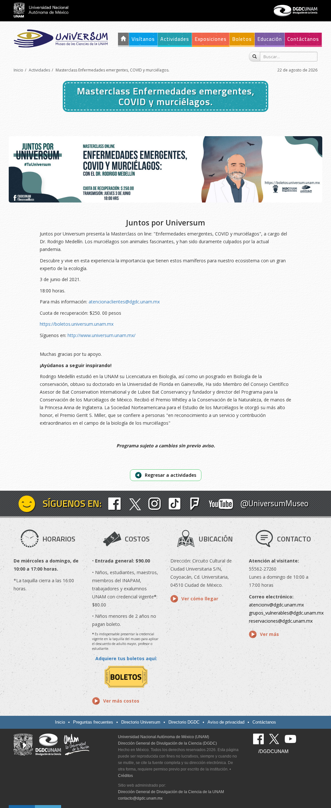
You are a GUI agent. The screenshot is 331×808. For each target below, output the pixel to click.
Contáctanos (303, 39)
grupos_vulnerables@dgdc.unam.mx (286, 613)
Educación (269, 39)
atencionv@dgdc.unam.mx (276, 605)
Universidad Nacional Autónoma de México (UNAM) (163, 737)
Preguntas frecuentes (93, 722)
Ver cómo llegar (199, 598)
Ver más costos (121, 701)
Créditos (125, 775)
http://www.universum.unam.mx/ (101, 335)
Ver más (269, 634)
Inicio (18, 70)
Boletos (242, 39)
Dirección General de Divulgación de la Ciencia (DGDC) (167, 743)
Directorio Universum (140, 722)
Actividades (174, 39)
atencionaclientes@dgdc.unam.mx (124, 302)
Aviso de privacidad (226, 722)
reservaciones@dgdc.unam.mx (281, 621)
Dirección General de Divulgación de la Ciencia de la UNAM (171, 792)
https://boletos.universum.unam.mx (76, 324)
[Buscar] (254, 56)
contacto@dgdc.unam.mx (140, 798)
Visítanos (143, 39)
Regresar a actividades (170, 475)
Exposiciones (211, 39)
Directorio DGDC (183, 722)
